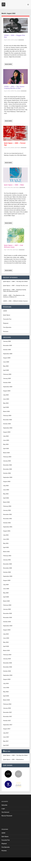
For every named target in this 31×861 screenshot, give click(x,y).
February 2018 (7, 704)
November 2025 (7, 345)
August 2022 (6, 481)
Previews (5, 331)
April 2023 (6, 448)
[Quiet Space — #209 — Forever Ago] (15, 133)
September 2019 (7, 625)
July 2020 (6, 584)
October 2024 (7, 382)
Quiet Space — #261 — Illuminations (13, 759)
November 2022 (7, 469)
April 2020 (6, 597)
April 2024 (6, 407)
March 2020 (6, 601)
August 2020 (6, 580)
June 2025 (6, 362)
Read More (8, 64)
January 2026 (7, 341)
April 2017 (6, 745)
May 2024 (6, 403)
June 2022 (6, 489)
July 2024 (6, 395)
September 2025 (7, 353)
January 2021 (7, 559)
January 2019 (7, 658)
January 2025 (7, 378)
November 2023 (7, 419)
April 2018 (6, 696)
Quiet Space (17, 147)
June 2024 (6, 399)
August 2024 (6, 390)
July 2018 (6, 683)
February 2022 (7, 506)
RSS (9, 751)
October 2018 (7, 671)
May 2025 (6, 366)
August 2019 (6, 630)
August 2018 (6, 679)
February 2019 (7, 654)
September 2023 (7, 428)
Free (15, 91)
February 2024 (7, 415)
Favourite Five (7, 319)
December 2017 (7, 712)
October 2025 (7, 349)
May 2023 (6, 444)
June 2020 (6, 588)
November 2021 (7, 518)
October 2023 (7, 423)
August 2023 (6, 432)
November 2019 (7, 617)
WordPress (26, 859)
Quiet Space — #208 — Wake (14, 185)
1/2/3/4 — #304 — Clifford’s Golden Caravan (15, 301)
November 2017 (7, 716)
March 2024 (6, 411)
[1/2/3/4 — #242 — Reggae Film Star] (15, 25)
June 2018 (6, 687)
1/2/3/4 (12, 39)
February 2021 (7, 555)
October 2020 (7, 572)
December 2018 (7, 663)
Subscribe (4, 805)
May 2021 (6, 543)
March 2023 (6, 452)
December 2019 (7, 613)
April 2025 (6, 370)
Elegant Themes (13, 859)
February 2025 (7, 374)
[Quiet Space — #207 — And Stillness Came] (15, 235)
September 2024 (7, 386)
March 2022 (6, 502)
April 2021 (6, 547)
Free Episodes (7, 327)
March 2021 (6, 551)
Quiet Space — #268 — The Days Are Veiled (15, 281)
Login (3, 808)
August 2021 (6, 531)
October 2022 (7, 473)
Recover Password (7, 815)
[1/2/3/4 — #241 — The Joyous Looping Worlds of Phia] (15, 76)
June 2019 (6, 638)
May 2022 (6, 493)
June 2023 (6, 440)
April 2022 (6, 498)
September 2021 (7, 526)
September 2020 (7, 576)
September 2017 (7, 724)
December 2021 (7, 514)
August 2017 (6, 728)
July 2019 (6, 634)
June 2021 (6, 539)
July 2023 (6, 436)
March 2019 (6, 650)
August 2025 (6, 357)
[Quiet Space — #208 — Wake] (15, 174)
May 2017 (6, 741)
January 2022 (7, 510)
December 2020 (7, 564)
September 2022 (7, 477)
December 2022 (7, 465)
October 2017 (7, 720)
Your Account (5, 812)
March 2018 (6, 700)
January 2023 (7, 461)
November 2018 (7, 667)
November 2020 (7, 568)
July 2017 (6, 733)
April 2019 (6, 646)
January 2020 (7, 609)
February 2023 (7, 456)
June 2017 (6, 737)
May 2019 (6, 642)
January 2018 (7, 708)
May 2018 (6, 691)
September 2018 (7, 675)
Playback (5, 323)
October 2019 (7, 621)
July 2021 (6, 535)
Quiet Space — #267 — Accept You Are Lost (15, 285)
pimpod (16, 39)
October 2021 (7, 522)
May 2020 (6, 592)
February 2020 (7, 605)
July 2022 (6, 485)
